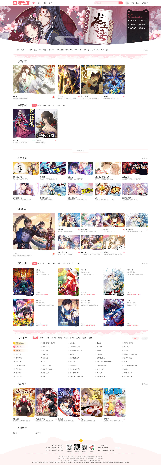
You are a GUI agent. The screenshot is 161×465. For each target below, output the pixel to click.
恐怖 (102, 50)
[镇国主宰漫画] (92, 242)
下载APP (145, 3)
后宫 (85, 272)
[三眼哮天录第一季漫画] (53, 189)
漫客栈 (15, 433)
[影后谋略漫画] (80, 168)
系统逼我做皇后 (17, 177)
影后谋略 (70, 177)
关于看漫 (48, 448)
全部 (143, 50)
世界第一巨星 (128, 358)
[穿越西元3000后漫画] (46, 402)
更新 (39, 3)
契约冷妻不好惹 (101, 365)
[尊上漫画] (92, 402)
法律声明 (54, 448)
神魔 (44, 50)
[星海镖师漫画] (114, 402)
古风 (71, 50)
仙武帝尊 (42, 177)
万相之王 (126, 361)
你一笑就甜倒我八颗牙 (134, 24)
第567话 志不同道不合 (89, 325)
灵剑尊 (129, 300)
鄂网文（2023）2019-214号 (78, 456)
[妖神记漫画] (23, 282)
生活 (75, 50)
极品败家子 (73, 365)
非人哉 (99, 343)
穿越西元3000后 (20, 365)
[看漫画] (21, 2)
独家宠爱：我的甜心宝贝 (102, 177)
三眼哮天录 (129, 229)
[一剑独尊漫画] (114, 220)
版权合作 (60, 445)
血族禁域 (18, 369)
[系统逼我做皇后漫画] (26, 168)
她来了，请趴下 (47, 365)
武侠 (93, 50)
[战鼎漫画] (108, 189)
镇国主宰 (83, 252)
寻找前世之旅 (20, 343)
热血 (31, 50)
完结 (18, 50)
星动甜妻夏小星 (17, 198)
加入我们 (54, 450)
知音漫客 (38, 433)
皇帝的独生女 (101, 358)
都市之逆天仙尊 (62, 252)
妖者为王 (126, 347)
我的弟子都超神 (74, 358)
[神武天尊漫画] (114, 80)
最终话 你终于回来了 (134, 325)
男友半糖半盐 (128, 373)
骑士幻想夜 (100, 369)
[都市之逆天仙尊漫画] (69, 242)
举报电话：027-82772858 (82, 462)
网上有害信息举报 (55, 462)
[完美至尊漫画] (69, 80)
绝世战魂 (38, 300)
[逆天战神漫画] (69, 402)
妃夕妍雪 (72, 361)
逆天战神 (60, 419)
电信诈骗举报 (71, 462)
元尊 (44, 361)
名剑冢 (126, 350)
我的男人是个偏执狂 (49, 343)
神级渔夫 (60, 229)
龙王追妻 (130, 14)
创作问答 (54, 445)
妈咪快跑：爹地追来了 (130, 354)
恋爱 (35, 50)
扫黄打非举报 (64, 462)
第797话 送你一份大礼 (89, 294)
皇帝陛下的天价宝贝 (134, 28)
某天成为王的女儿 (48, 369)
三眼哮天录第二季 (127, 198)
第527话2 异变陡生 (43, 294)
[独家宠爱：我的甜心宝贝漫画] (108, 168)
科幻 (98, 50)
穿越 (57, 50)
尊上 (82, 419)
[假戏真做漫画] (114, 242)
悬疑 (89, 50)
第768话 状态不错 (42, 325)
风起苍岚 (18, 347)
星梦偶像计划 (128, 376)
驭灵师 (72, 354)
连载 (22, 50)
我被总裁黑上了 (72, 198)
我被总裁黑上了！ (86, 229)
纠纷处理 (92, 460)
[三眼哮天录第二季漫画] (135, 189)
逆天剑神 (15, 253)
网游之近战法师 (85, 300)
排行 (45, 3)
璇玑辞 (126, 369)
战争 (85, 303)
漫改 (89, 303)
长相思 (15, 96)
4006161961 (104, 445)
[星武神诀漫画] (24, 123)
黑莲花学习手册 (128, 343)
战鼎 (96, 198)
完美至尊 (60, 96)
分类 (50, 3)
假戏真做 (106, 252)
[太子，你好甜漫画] (92, 80)
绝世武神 (38, 140)
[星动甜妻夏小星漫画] (26, 189)
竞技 (80, 50)
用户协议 (60, 450)
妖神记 (38, 270)
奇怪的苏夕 (46, 373)
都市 (49, 50)
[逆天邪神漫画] (68, 282)
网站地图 (48, 450)
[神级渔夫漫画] (69, 220)
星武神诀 (15, 140)
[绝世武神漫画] (46, 123)
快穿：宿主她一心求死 (76, 376)
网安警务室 (35, 462)
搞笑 (62, 50)
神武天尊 (106, 96)
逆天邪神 (83, 270)
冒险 (66, 50)
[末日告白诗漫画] (135, 168)
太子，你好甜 (85, 96)
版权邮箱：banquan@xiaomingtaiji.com (119, 462)
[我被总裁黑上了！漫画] (92, 220)
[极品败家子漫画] (24, 402)
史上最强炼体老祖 (133, 20)
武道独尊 (45, 358)
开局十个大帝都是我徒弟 (104, 361)
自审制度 (97, 460)
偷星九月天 (46, 347)
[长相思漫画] (34, 80)
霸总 (53, 50)
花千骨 (45, 376)
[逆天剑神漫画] (34, 232)
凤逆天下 (18, 361)
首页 (33, 3)
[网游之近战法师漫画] (68, 313)
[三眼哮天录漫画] (137, 220)
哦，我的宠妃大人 (75, 369)
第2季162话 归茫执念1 (135, 294)
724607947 (105, 448)
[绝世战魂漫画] (23, 313)
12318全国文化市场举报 (44, 462)
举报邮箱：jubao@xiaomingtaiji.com (99, 462)
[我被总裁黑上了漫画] (80, 189)
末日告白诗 (125, 177)
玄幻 (40, 50)
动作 (84, 50)
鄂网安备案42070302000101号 (94, 456)
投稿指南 (60, 448)
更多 (143, 158)
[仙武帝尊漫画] (53, 168)
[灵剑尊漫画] (114, 313)
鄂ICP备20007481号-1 (64, 456)
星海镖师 (18, 373)
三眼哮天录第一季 (45, 198)
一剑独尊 (106, 229)
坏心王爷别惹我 (101, 376)
